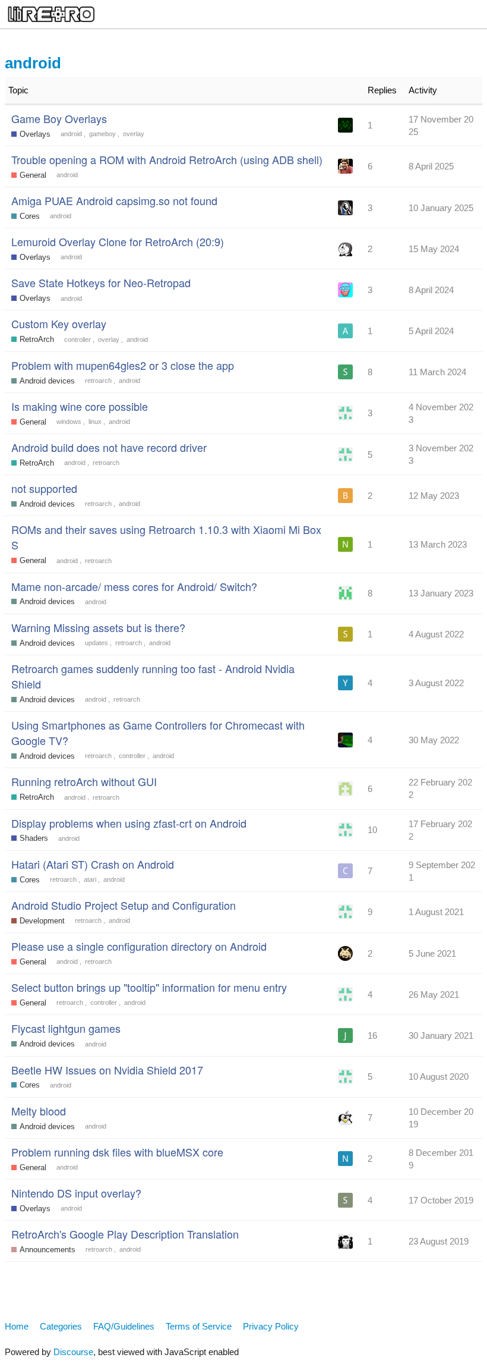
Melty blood (38, 1110)
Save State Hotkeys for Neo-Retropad (101, 282)
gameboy (102, 133)
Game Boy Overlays (59, 118)
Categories (61, 1326)
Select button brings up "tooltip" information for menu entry (149, 987)
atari (90, 879)
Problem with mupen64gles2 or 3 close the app (122, 365)
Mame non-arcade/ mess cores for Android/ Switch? (134, 586)
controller (77, 339)
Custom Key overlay (58, 323)
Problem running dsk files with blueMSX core (117, 1151)
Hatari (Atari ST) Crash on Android (92, 864)
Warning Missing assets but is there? (98, 627)
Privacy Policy (271, 1326)
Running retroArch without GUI (84, 781)
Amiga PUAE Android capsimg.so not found (114, 200)
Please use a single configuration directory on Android (139, 946)
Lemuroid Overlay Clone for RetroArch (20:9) (117, 241)
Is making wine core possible (79, 406)
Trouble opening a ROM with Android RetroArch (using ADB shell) (166, 159)
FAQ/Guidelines (123, 1326)
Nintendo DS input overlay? (76, 1193)
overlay (133, 133)
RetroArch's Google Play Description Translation (125, 1234)
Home (17, 1326)
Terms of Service (199, 1326)
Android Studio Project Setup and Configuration (123, 905)
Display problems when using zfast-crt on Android (128, 823)
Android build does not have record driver (109, 447)
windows (68, 421)
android (71, 133)
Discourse (73, 1352)
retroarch (98, 380)
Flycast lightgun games (66, 1028)
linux (95, 421)
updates (96, 642)
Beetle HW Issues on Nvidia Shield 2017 (107, 1069)
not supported (44, 488)
